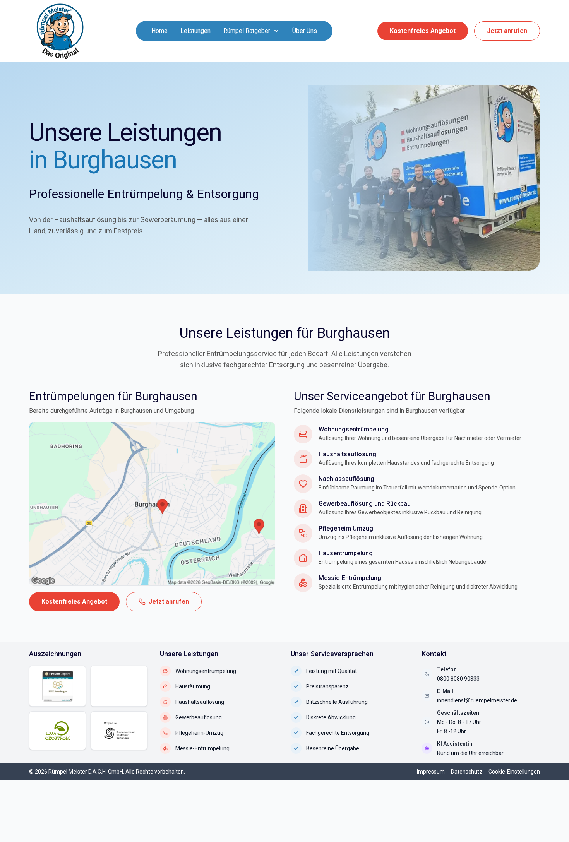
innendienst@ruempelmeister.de (477, 700)
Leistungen (195, 30)
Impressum (431, 771)
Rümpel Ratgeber (246, 30)
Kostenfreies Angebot (423, 30)
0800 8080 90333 (458, 679)
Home (159, 30)
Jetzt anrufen (507, 30)
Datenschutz (466, 771)
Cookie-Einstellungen (514, 771)
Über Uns (304, 30)
